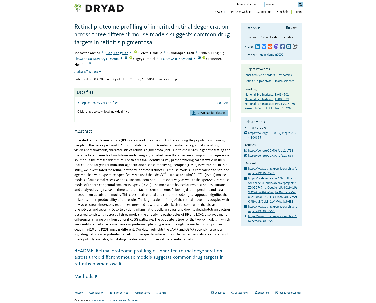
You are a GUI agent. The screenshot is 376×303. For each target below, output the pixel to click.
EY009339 (282, 99)
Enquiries (220, 292)
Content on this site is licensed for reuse (115, 300)
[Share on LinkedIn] (257, 47)
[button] (152, 102)
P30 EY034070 (285, 103)
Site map (161, 292)
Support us (264, 11)
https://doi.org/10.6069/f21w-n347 (271, 155)
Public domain (267, 54)
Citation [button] (251, 28)
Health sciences (284, 81)
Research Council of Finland (262, 108)
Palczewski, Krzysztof (176, 59)
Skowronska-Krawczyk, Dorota (96, 59)
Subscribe (263, 292)
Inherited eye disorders (260, 75)
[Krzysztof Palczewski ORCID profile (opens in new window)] (204, 58)
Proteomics (284, 75)
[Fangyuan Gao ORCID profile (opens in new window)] (135, 52)
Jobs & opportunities (290, 292)
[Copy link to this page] (295, 46)
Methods (83, 276)
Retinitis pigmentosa (258, 81)
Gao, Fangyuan (117, 53)
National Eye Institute (259, 94)
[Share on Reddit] (270, 47)
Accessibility (96, 292)
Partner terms (142, 292)
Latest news (242, 292)
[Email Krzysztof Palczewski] (199, 58)
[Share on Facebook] (282, 47)
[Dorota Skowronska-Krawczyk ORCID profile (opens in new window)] (130, 58)
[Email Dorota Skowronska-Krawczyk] (126, 58)
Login (298, 11)
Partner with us (241, 11)
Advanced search (247, 4)
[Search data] (300, 4)
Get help (282, 11)
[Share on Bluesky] (264, 47)
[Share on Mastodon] (276, 47)
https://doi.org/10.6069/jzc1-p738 (271, 150)
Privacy (78, 292)
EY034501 (282, 94)
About (218, 12)
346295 (287, 108)
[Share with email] (288, 47)
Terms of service (119, 292)
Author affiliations (86, 71)
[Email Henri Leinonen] (90, 64)
